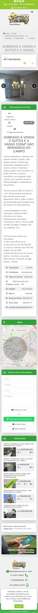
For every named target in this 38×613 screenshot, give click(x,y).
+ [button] (4, 327)
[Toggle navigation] (32, 12)
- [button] (4, 330)
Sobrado (8, 38)
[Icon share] (15, 1)
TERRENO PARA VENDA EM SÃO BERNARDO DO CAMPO (16, 506)
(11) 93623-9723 (20, 8)
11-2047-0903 (12, 4)
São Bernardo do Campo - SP (16, 36)
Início (7, 33)
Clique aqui (8, 529)
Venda (14, 33)
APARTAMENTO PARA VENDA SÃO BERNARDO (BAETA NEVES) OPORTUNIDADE (17, 475)
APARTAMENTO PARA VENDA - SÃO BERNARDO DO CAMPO (18, 491)
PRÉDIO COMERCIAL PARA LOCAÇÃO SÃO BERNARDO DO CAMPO (18, 460)
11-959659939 (28, 4)
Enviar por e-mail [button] (19, 410)
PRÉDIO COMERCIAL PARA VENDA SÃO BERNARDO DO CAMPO (19, 445)
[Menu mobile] (19, 18)
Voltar (32, 38)
